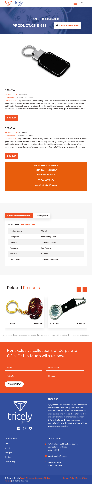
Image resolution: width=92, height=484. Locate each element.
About (7, 448)
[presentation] (79, 289)
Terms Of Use (81, 478)
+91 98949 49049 (46, 174)
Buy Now (11, 118)
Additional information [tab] (18, 216)
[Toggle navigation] (75, 3)
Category (8, 453)
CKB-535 (54, 323)
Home (7, 444)
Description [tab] (42, 216)
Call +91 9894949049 (46, 19)
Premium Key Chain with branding (48, 335)
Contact (8, 457)
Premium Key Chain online (21, 335)
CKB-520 (11, 323)
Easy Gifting (10, 462)
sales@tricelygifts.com (46, 185)
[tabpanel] (46, 61)
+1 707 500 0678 (46, 180)
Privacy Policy (69, 478)
